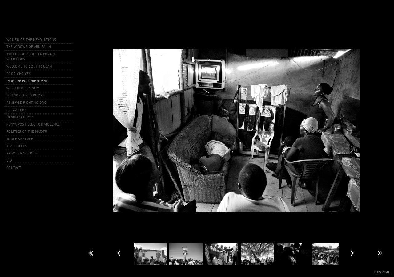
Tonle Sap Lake (19, 139)
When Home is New (22, 88)
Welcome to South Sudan (29, 66)
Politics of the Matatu (26, 131)
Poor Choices (18, 74)
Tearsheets (16, 146)
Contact (13, 168)
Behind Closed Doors (25, 95)
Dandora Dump (19, 117)
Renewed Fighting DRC (26, 102)
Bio (9, 160)
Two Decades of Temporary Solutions (31, 56)
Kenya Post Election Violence (33, 124)
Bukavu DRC (16, 110)
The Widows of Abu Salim (28, 47)
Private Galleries (22, 153)
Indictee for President (27, 81)
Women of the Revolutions (31, 39)
